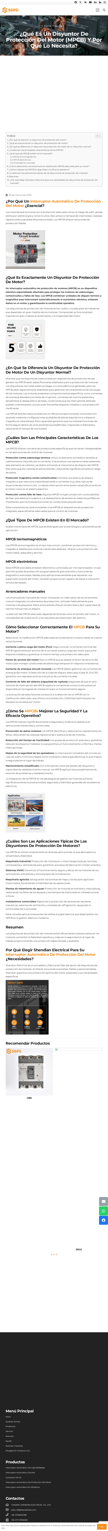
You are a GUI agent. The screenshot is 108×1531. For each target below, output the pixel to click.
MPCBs (31, 711)
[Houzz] (100, 2)
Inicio (8, 1417)
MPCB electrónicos (22, 160)
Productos (10, 1426)
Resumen (14, 176)
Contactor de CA (13, 1477)
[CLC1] (78, 1049)
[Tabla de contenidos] (97, 136)
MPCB (79, 627)
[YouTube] (90, 2)
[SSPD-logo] (10, 10)
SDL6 (29, 1249)
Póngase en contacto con (18, 1450)
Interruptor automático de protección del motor (53, 203)
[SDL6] (29, 1049)
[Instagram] (105, 2)
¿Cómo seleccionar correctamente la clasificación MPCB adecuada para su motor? (49, 166)
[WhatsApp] (103, 1210)
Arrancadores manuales (24, 163)
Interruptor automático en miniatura (23, 1487)
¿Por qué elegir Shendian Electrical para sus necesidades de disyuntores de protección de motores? (53, 182)
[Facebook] (76, 2)
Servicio (9, 1431)
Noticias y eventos (14, 1446)
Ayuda (8, 1441)
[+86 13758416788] (8, 1515)
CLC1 (78, 1098)
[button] (104, 10)
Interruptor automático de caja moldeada (25, 1467)
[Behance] (95, 2)
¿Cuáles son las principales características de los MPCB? (36, 150)
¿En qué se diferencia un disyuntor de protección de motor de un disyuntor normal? (50, 146)
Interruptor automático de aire (20, 1472)
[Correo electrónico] (103, 1201)
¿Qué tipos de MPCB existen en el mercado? (30, 153)
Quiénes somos (13, 1421)
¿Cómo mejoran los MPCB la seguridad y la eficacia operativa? (39, 169)
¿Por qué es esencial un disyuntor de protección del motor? (38, 140)
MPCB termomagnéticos (24, 157)
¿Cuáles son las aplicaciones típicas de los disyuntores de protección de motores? (48, 173)
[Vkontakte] (85, 2)
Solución (10, 1436)
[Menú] (97, 10)
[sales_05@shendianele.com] (8, 1510)
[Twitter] (80, 2)
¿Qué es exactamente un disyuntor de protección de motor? (38, 143)
